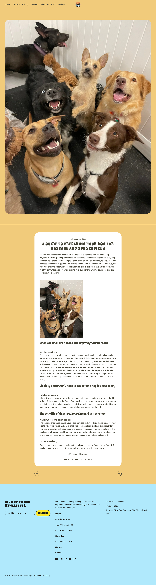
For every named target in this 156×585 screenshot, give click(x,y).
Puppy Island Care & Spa (22, 575)
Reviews (61, 4)
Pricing (25, 4)
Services (34, 4)
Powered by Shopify (42, 575)
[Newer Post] (119, 473)
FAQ (53, 4)
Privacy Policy (112, 506)
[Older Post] (36, 473)
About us (45, 4)
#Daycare (83, 454)
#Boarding (73, 454)
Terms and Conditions (115, 502)
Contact (16, 4)
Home (7, 4)
